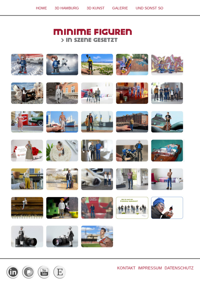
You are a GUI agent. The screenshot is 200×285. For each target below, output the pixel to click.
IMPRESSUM (150, 268)
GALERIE (120, 8)
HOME (41, 8)
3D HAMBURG (67, 8)
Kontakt (126, 268)
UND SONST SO (149, 8)
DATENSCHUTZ (179, 268)
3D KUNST (96, 8)
